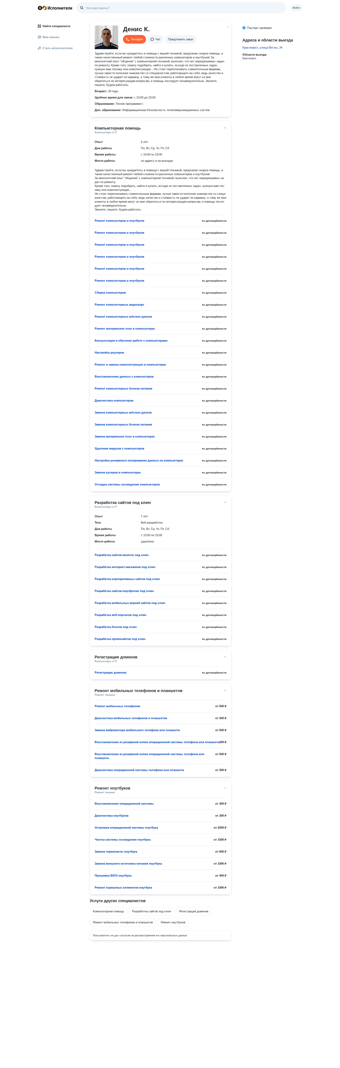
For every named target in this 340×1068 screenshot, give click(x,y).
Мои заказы (50, 37)
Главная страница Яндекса (40, 8)
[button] (134, 39)
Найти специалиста (56, 26)
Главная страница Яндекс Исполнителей (55, 8)
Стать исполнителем (57, 48)
